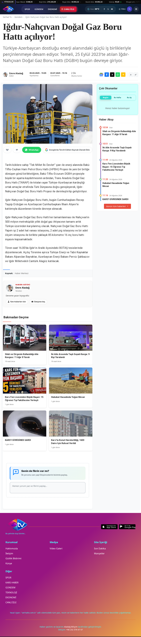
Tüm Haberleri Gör (18, 302)
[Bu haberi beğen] (7, 150)
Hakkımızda (12, 548)
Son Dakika (100, 548)
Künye (9, 563)
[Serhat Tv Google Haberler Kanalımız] (101, 74)
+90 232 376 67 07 (74, 629)
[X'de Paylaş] (112, 74)
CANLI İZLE (69, 9)
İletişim (9, 553)
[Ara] (129, 9)
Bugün (105, 97)
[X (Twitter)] (108, 9)
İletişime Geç (39, 302)
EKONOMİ (52, 9)
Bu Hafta (117, 97)
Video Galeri (56, 548)
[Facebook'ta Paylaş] (107, 74)
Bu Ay (129, 97)
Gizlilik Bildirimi (13, 558)
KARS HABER (12, 582)
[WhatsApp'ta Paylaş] (118, 74)
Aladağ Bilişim (71, 626)
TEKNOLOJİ (11, 592)
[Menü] (136, 9)
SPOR (27, 9)
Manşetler (99, 553)
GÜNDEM (39, 9)
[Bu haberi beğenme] (17, 150)
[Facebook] (104, 9)
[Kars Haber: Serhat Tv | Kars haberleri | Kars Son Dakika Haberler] (8, 9)
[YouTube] (112, 9)
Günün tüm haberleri (116, 206)
